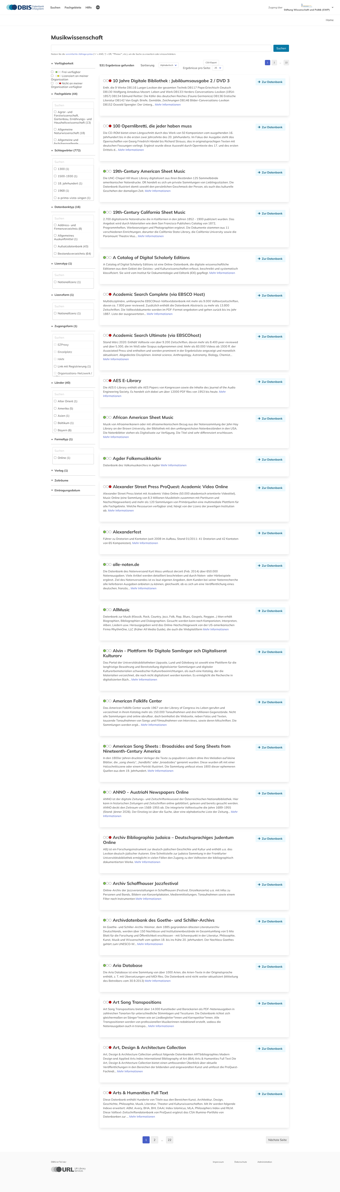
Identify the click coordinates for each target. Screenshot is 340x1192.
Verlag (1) (59, 470)
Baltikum (65, 423)
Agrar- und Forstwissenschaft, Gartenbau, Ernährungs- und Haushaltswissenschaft (73, 117)
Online (63, 458)
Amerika (65, 408)
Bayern (64, 430)
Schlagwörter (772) (66, 150)
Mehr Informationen (168, 104)
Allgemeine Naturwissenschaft (69, 131)
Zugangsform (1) (64, 326)
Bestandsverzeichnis (74, 253)
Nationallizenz (69, 282)
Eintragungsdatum (65, 490)
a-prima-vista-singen (73, 198)
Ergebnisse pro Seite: (197, 68)
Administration (264, 1162)
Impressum (218, 1162)
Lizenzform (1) (62, 294)
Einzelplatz (64, 352)
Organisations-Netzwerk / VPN (73, 375)
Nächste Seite (277, 1140)
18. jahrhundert (69, 183)
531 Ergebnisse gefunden (117, 65)
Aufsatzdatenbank (72, 246)
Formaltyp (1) (62, 439)
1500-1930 (67, 176)
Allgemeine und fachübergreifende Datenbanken (66, 143)
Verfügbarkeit (62, 63)
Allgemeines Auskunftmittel (66, 237)
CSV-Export (211, 62)
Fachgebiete (73, 7)
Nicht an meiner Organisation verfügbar (67, 85)
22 (286, 62)
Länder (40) (60, 382)
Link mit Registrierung (74, 366)
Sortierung (147, 65)
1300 (63, 169)
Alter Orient (67, 401)
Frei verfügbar (71, 72)
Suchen (55, 7)
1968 (63, 190)
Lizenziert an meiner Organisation (69, 77)
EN (98, 7)
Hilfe (89, 7)
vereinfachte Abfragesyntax (79, 54)
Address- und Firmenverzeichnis (68, 226)
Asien (63, 415)
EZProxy (63, 344)
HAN (60, 359)
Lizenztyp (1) (61, 263)
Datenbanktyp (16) (66, 207)
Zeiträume (59, 480)
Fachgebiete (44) (64, 93)
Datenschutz (240, 1162)
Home (330, 20)
